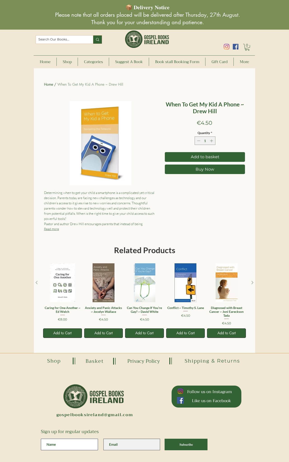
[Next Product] (252, 282)
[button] (247, 47)
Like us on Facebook (211, 400)
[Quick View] (62, 282)
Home (48, 84)
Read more (51, 229)
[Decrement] (198, 141)
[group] (144, 300)
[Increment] (212, 141)
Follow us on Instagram (209, 391)
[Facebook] (235, 47)
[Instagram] (226, 47)
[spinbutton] (205, 141)
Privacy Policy (143, 361)
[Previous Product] (36, 282)
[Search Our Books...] (97, 39)
